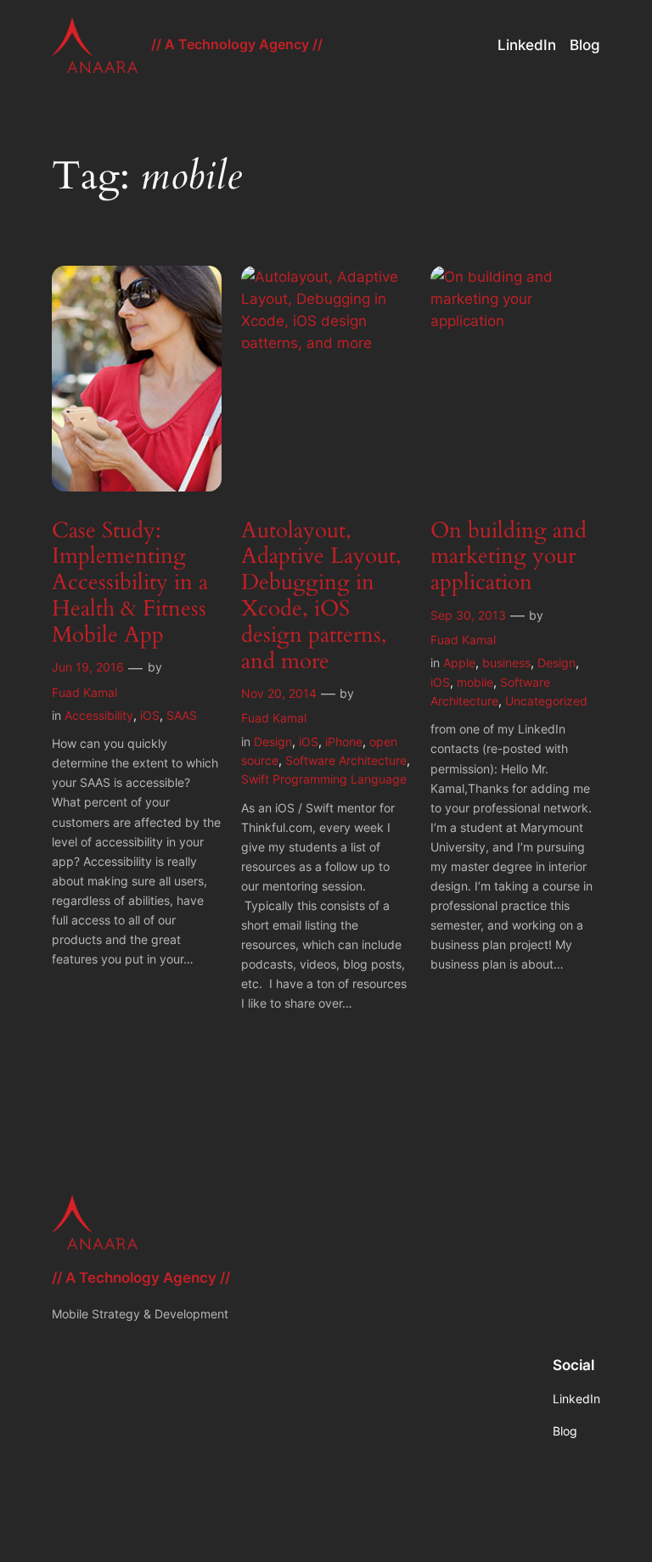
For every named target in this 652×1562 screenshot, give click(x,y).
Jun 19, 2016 (88, 667)
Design (273, 741)
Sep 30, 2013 (468, 615)
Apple (459, 662)
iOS (150, 715)
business (506, 662)
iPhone (344, 741)
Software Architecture (346, 760)
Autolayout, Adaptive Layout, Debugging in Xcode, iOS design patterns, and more (321, 596)
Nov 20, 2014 (279, 693)
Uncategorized (546, 701)
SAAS (181, 715)
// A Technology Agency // (237, 44)
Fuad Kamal (84, 692)
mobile (475, 682)
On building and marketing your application (508, 557)
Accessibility (99, 715)
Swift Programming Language (324, 779)
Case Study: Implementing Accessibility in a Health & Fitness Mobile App (130, 583)
